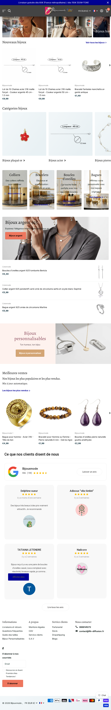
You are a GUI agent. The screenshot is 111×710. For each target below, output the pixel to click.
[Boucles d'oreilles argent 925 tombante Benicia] (101, 272)
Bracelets (41, 175)
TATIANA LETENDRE (29, 549)
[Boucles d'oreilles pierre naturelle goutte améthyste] (92, 413)
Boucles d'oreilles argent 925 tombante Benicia (24, 270)
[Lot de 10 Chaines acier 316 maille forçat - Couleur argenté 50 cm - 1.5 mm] (56, 65)
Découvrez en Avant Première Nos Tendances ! (14, 673)
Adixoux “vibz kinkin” (82, 490)
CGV (31, 631)
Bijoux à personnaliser (30, 353)
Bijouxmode (30, 468)
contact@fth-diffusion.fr (91, 631)
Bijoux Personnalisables (13, 638)
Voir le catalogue (4, 11)
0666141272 (85, 627)
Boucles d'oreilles (69, 177)
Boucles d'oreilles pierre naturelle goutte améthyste (90, 438)
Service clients (35, 635)
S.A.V (31, 638)
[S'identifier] (101, 11)
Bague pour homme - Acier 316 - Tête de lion (17, 438)
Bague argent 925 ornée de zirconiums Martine (24, 307)
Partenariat (57, 627)
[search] (9, 11)
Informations (9, 622)
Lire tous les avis (55, 607)
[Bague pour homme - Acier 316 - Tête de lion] (19, 413)
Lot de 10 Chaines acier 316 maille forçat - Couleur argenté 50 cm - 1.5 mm (55, 92)
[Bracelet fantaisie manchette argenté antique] (92, 65)
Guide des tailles (10, 635)
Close (108, 2)
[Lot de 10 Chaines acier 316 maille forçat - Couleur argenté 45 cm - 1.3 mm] (19, 65)
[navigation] (110, 65)
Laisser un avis (89, 472)
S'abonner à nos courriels (10, 656)
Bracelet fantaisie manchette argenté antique (90, 90)
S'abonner (12, 683)
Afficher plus (19, 577)
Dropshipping (58, 635)
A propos (33, 622)
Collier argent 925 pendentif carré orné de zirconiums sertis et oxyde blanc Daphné (41, 289)
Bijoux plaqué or (16, 27)
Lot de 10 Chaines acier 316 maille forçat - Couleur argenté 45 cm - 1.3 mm (18, 92)
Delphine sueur (29, 490)
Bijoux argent (15, 235)
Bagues (96, 175)
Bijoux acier (58, 27)
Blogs (54, 638)
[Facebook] (3, 648)
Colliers (14, 175)
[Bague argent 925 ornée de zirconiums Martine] (101, 309)
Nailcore (82, 549)
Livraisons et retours (11, 627)
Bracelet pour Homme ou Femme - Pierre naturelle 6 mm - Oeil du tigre (55, 438)
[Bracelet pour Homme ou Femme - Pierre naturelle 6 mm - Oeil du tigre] (56, 413)
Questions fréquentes (12, 631)
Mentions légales (37, 627)
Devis (54, 631)
